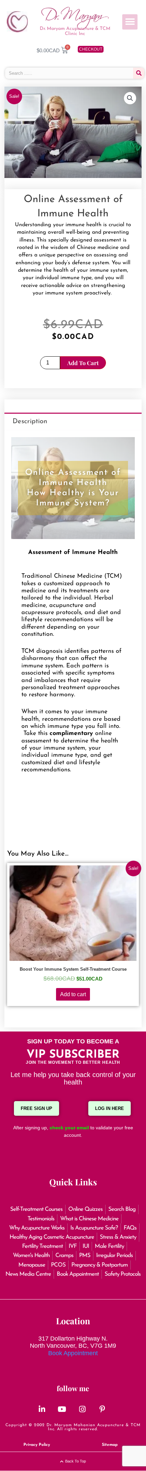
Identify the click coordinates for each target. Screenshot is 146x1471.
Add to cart (83, 362)
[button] (130, 22)
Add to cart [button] (73, 994)
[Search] (138, 73)
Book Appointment (73, 1353)
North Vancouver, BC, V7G (66, 1345)
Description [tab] (30, 421)
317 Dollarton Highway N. (73, 1338)
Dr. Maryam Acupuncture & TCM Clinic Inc (75, 31)
